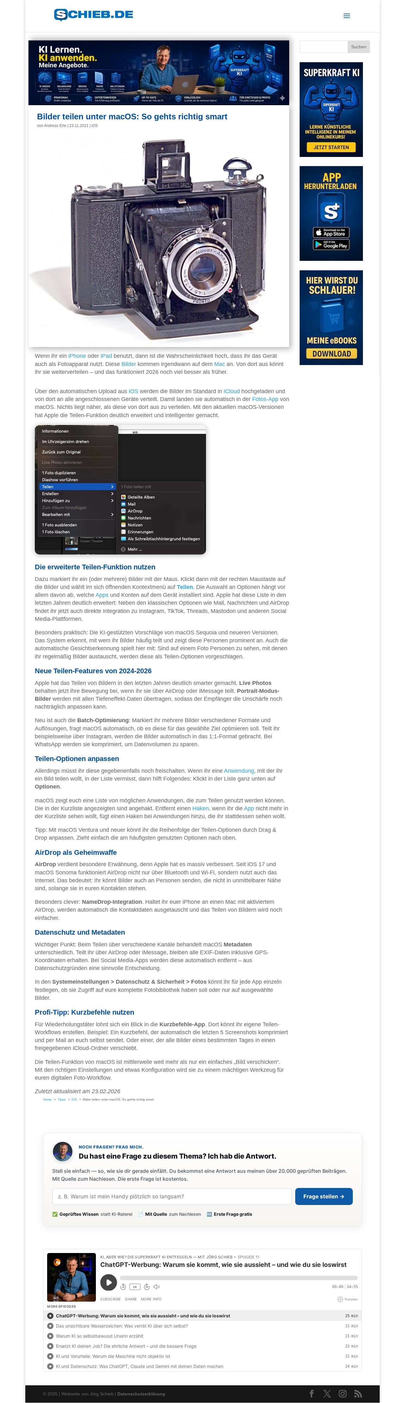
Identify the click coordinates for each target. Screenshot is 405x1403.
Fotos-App (265, 399)
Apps (102, 595)
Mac (219, 364)
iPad (106, 356)
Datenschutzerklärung (141, 1393)
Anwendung (239, 771)
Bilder (129, 364)
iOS (94, 125)
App (249, 808)
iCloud (232, 391)
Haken (200, 808)
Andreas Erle (55, 125)
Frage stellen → (324, 1196)
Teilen (185, 587)
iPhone (77, 356)
